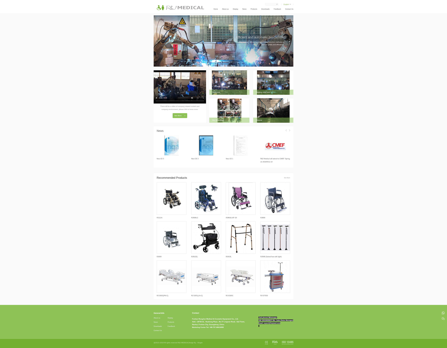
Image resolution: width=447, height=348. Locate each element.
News (244, 9)
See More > (179, 116)
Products (254, 9)
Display (235, 9)
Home (215, 9)
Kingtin (200, 343)
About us (225, 9)
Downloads (265, 9)
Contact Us (289, 9)
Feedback (277, 9)
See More (287, 178)
